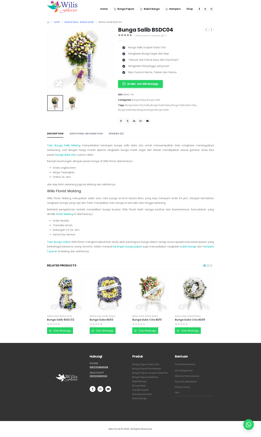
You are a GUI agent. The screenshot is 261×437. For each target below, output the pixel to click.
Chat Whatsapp (62, 330)
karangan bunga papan (127, 246)
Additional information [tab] (86, 133)
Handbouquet (140, 389)
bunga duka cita (65, 155)
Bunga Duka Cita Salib (137, 105)
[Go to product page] (66, 293)
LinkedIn (134, 121)
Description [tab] (55, 133)
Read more (80, 279)
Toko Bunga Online (58, 242)
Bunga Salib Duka (160, 105)
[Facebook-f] (93, 389)
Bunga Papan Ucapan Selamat (150, 372)
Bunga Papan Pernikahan (146, 368)
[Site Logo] (62, 6)
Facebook (121, 121)
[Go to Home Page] (48, 22)
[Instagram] (211, 8)
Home (104, 9)
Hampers (175, 9)
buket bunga (188, 246)
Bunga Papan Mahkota (145, 377)
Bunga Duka (139, 99)
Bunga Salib (153, 99)
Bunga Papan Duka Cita (145, 364)
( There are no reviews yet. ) (150, 35)
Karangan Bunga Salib (156, 109)
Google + (141, 121)
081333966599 (99, 367)
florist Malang (64, 214)
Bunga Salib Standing (130, 109)
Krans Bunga (108, 316)
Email (147, 121)
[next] (211, 29)
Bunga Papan (125, 9)
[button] (48, 60)
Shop (189, 9)
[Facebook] (199, 8)
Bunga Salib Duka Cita (183, 105)
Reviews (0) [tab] (116, 133)
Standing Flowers (142, 394)
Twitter (127, 121)
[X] (205, 8)
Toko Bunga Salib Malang (63, 145)
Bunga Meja (139, 385)
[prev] (206, 29)
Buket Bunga (151, 9)
